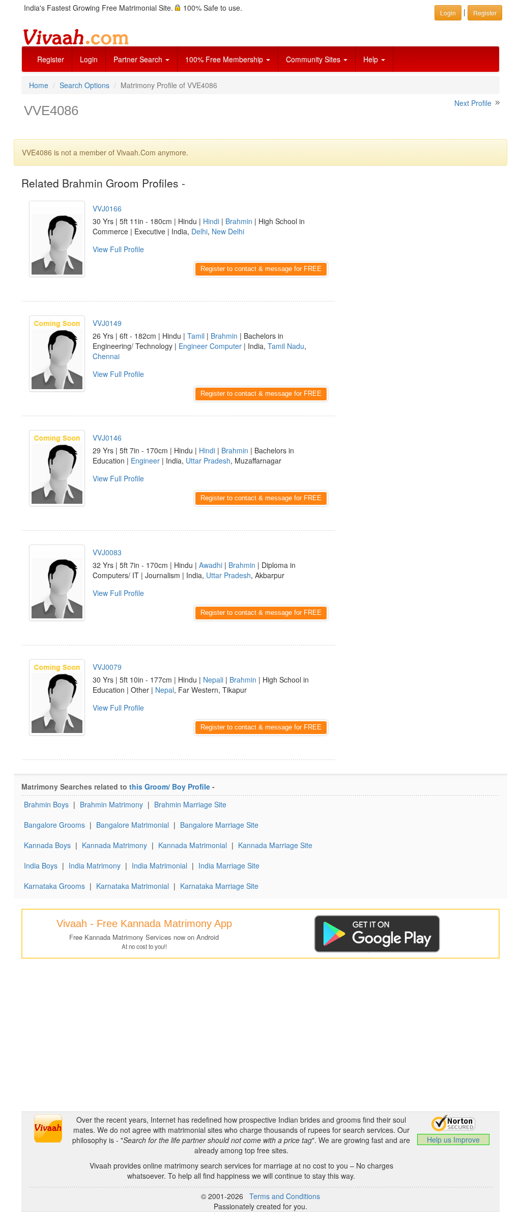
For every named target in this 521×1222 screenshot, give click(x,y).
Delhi (199, 231)
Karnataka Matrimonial (132, 886)
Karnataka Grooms (54, 886)
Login (89, 59)
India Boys (40, 865)
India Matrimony (95, 865)
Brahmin (238, 221)
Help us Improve (453, 1139)
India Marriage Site (228, 865)
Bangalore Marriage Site (219, 825)
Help (371, 59)
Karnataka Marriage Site (219, 886)
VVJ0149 (107, 323)
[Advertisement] (425, 254)
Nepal (164, 690)
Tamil (196, 336)
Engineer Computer (210, 346)
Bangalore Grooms (54, 825)
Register (50, 59)
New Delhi (228, 231)
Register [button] (485, 12)
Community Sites (314, 59)
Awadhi (210, 565)
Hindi (211, 221)
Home (38, 85)
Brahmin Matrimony (111, 804)
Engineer (145, 460)
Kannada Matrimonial (192, 845)
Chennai (106, 356)
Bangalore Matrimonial (132, 825)
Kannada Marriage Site (275, 845)
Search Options (84, 85)
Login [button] (448, 12)
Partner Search (138, 59)
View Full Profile (118, 249)
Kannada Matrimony (114, 845)
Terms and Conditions (284, 1196)
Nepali (213, 679)
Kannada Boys (47, 845)
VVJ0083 (107, 552)
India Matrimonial (159, 865)
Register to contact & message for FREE (261, 269)
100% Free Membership (225, 59)
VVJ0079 (107, 667)
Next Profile (472, 103)
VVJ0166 (107, 208)
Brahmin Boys (46, 804)
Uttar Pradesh (208, 460)
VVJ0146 (107, 437)
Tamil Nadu (286, 346)
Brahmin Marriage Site (190, 804)
